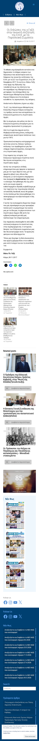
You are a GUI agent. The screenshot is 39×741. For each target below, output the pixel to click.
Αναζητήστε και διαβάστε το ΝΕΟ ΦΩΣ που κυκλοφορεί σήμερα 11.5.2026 (19, 654)
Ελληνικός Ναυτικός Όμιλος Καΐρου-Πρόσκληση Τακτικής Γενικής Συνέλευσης (19, 719)
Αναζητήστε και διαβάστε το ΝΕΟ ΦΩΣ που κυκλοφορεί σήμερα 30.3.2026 (19, 676)
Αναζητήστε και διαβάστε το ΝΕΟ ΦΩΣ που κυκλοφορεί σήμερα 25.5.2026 (19, 646)
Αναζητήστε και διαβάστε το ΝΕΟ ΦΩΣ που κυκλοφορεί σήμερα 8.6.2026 (19, 638)
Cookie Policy (6, 733)
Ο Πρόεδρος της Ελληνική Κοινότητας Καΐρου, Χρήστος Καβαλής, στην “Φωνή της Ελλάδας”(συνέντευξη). (16, 378)
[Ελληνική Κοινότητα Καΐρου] (19, 6)
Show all (32, 23)
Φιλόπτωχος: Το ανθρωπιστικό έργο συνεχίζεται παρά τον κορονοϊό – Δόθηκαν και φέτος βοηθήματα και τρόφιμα (10, 331)
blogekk (19, 41)
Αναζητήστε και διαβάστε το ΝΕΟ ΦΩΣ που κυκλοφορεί (19, 669)
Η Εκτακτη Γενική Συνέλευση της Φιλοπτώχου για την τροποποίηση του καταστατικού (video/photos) (18, 412)
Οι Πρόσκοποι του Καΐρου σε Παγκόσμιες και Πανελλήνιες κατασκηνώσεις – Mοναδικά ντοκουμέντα (16, 452)
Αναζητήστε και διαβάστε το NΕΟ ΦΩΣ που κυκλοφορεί (19, 631)
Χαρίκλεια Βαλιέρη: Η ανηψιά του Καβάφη (17, 711)
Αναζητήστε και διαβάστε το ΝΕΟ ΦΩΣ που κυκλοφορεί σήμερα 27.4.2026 (19, 661)
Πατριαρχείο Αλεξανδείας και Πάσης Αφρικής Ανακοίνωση (19, 703)
